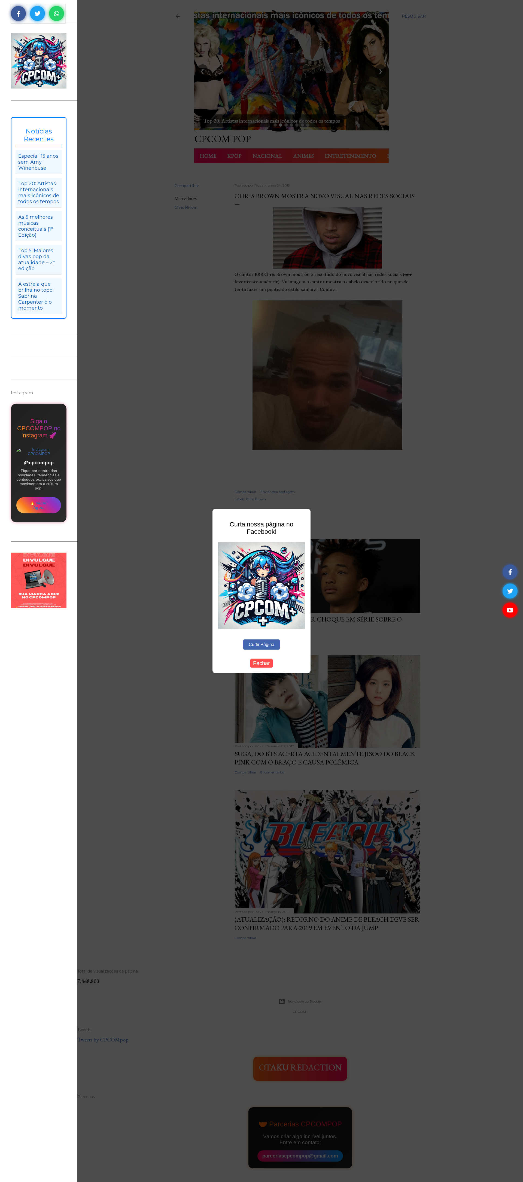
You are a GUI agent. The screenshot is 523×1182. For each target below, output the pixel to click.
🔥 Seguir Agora (39, 505)
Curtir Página (261, 644)
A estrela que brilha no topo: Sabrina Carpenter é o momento (35, 296)
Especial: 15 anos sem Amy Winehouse (38, 162)
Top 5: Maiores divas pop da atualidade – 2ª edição (36, 260)
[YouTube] (510, 610)
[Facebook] (510, 572)
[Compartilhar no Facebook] (18, 13)
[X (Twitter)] (510, 591)
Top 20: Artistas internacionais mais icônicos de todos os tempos (38, 193)
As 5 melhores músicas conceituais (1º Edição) (35, 226)
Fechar (261, 663)
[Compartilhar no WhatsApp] (56, 13)
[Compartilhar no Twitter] (37, 13)
